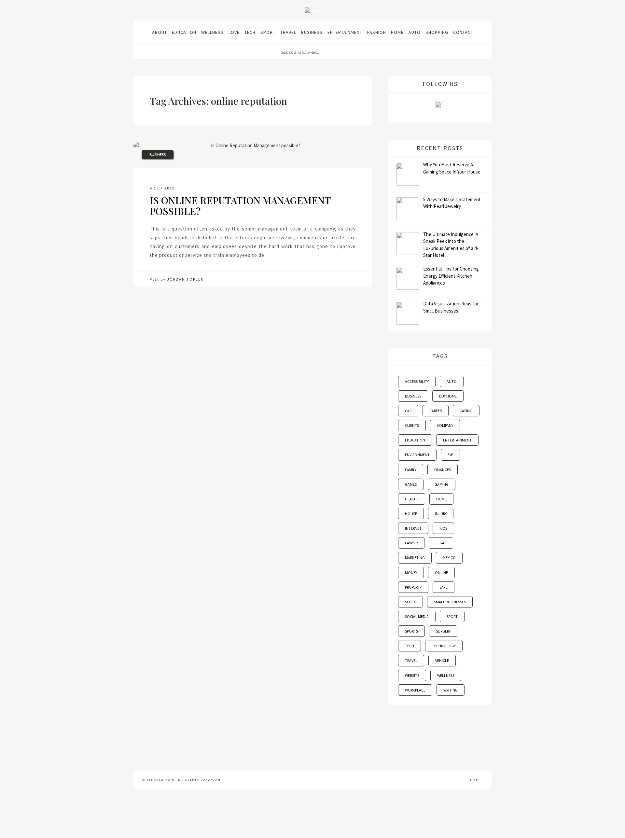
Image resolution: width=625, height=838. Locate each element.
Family (410, 469)
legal (441, 542)
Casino (466, 410)
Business (312, 32)
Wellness (212, 32)
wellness (445, 675)
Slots (410, 601)
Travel (288, 32)
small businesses (450, 601)
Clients (412, 425)
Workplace (415, 690)
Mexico (449, 557)
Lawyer (411, 542)
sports (411, 631)
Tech (250, 32)
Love (234, 32)
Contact (463, 32)
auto (452, 381)
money (411, 572)
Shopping (436, 32)
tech (409, 645)
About (159, 32)
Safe (443, 587)
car (408, 410)
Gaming (442, 484)
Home (397, 32)
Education (184, 32)
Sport (267, 32)
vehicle (442, 660)
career (435, 410)
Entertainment (344, 32)
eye (450, 454)
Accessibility (417, 381)
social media (417, 616)
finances (442, 469)
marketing (415, 557)
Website (412, 675)
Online (441, 572)
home (441, 498)
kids (443, 528)
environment (417, 454)
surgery (443, 631)
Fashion (376, 32)
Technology (444, 645)
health (411, 498)
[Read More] (266, 255)
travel (411, 660)
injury (441, 513)
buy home (448, 396)
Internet (413, 528)
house (411, 513)
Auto (415, 32)
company (445, 425)
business (413, 396)
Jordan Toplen (185, 279)
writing (450, 690)
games (411, 484)
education (415, 440)
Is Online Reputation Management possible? (240, 205)
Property (413, 587)
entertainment (457, 440)
